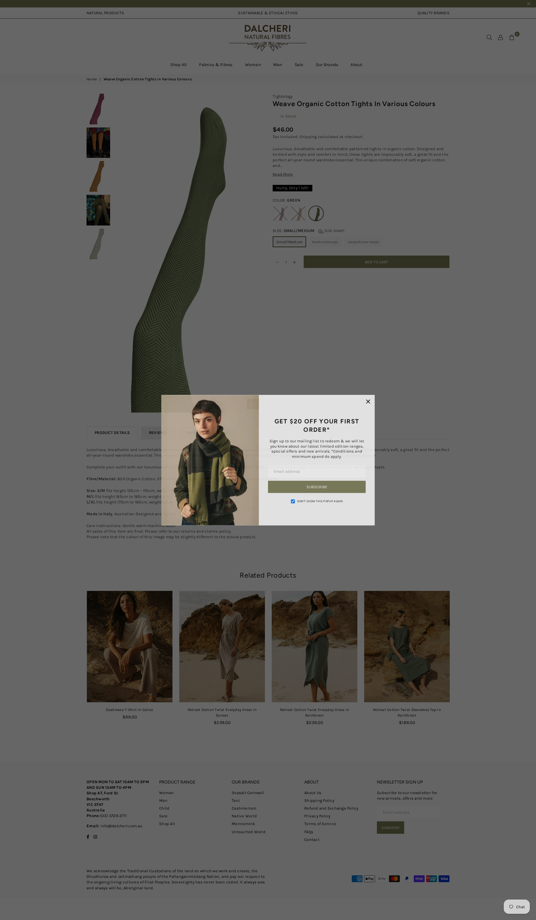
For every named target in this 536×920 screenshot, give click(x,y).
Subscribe (317, 487)
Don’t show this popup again (320, 501)
